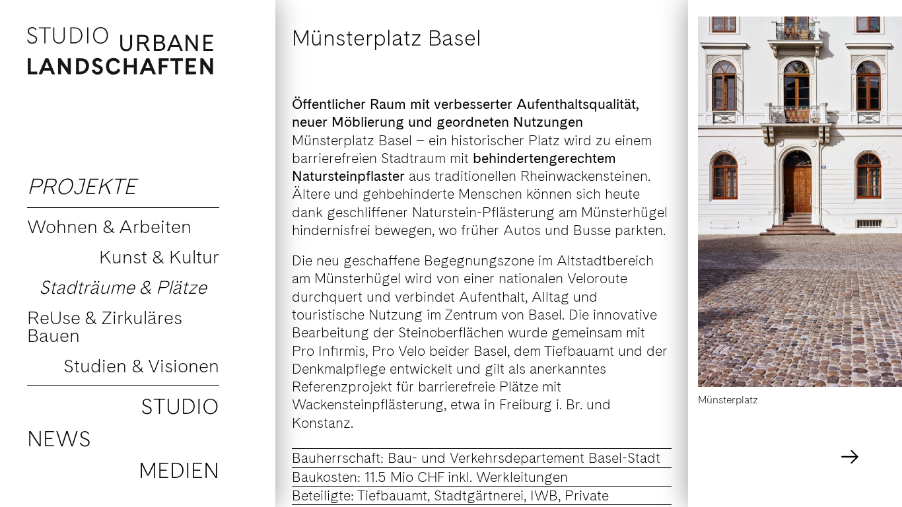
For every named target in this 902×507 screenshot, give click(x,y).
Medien (179, 470)
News (59, 439)
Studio (180, 406)
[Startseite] (124, 51)
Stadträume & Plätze (123, 287)
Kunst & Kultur (159, 257)
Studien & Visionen (141, 366)
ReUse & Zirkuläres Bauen (104, 326)
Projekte (81, 186)
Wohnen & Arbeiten (109, 226)
